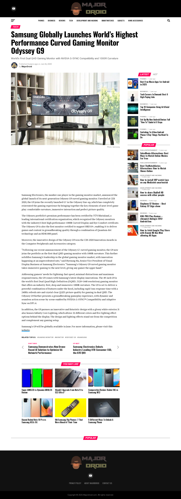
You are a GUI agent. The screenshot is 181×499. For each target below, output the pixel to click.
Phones (41, 20)
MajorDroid (27, 66)
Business (51, 20)
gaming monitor (45, 337)
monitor (60, 337)
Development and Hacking (87, 20)
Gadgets (121, 20)
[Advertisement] (65, 170)
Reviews (62, 20)
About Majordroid (91, 483)
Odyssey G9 (71, 337)
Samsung (82, 337)
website (26, 330)
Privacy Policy (75, 483)
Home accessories (135, 20)
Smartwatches (107, 20)
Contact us (107, 483)
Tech (71, 20)
